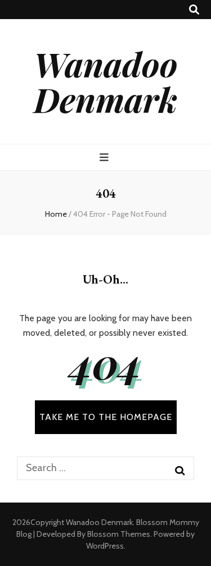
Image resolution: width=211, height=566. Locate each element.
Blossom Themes (118, 534)
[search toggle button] (194, 9)
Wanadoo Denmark (106, 81)
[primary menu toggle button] (105, 157)
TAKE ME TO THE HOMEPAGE (105, 417)
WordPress (105, 546)
